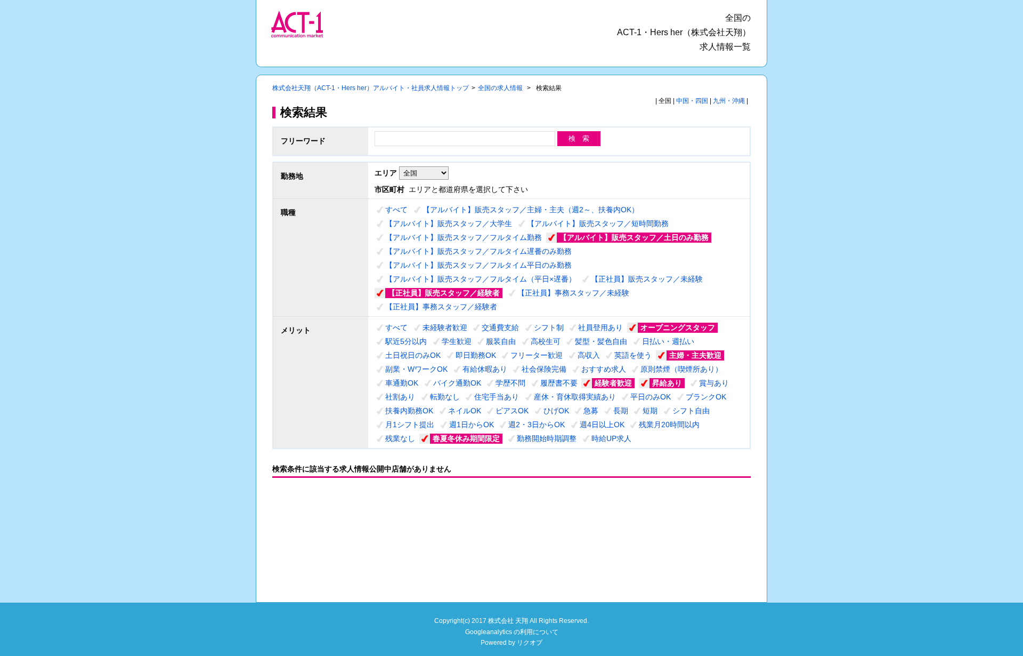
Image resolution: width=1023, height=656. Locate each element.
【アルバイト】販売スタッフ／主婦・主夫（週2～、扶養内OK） (531, 209)
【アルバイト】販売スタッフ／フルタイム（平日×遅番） (480, 279)
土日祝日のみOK (413, 355)
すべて (396, 209)
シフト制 (549, 327)
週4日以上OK (602, 424)
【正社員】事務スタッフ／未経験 (573, 293)
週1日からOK (471, 424)
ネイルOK (464, 410)
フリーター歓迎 (536, 355)
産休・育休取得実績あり (575, 397)
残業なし (400, 438)
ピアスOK (512, 410)
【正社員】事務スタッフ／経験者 (441, 306)
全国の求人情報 (501, 88)
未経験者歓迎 (445, 327)
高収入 (589, 355)
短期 (650, 410)
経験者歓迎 (613, 383)
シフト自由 (691, 410)
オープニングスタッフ (677, 327)
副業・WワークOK (416, 369)
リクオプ (529, 642)
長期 (620, 410)
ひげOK (556, 410)
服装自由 (501, 341)
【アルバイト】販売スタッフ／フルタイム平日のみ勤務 (478, 265)
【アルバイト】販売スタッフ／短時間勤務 (598, 223)
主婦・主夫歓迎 (695, 355)
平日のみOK (650, 397)
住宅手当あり (496, 397)
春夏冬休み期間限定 (466, 438)
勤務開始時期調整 (547, 438)
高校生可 (546, 341)
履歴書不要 (559, 383)
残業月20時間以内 (669, 424)
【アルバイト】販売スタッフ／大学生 (448, 223)
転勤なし (445, 397)
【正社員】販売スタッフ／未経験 (647, 279)
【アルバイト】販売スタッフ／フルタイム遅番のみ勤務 (478, 251)
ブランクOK (706, 397)
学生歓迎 (457, 341)
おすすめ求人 (603, 369)
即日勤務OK (476, 355)
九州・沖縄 (729, 101)
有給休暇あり (484, 369)
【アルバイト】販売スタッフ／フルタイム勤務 (463, 237)
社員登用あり (600, 327)
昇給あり (667, 383)
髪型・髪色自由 (601, 341)
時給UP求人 (611, 438)
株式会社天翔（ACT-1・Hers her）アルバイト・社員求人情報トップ (370, 88)
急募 (590, 410)
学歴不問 (510, 383)
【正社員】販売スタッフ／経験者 (444, 293)
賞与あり (714, 383)
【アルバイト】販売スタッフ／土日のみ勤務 (634, 237)
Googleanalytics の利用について (511, 632)
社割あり (400, 397)
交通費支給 (500, 327)
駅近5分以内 (406, 341)
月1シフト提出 (409, 424)
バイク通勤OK (457, 383)
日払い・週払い (668, 341)
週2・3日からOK (536, 424)
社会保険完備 (544, 369)
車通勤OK (401, 383)
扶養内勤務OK (409, 410)
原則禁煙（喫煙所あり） (681, 369)
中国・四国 (692, 101)
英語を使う (633, 355)
